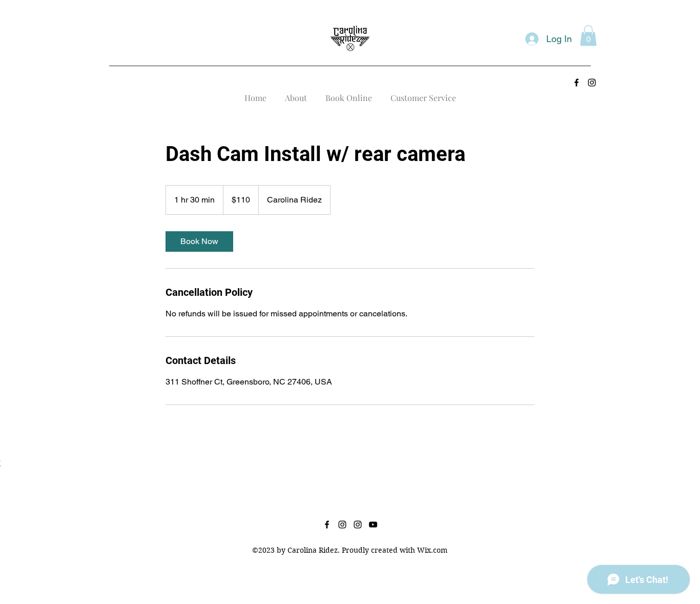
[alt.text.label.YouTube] (373, 524)
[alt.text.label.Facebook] (576, 82)
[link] (199, 241)
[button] (588, 35)
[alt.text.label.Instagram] (592, 82)
